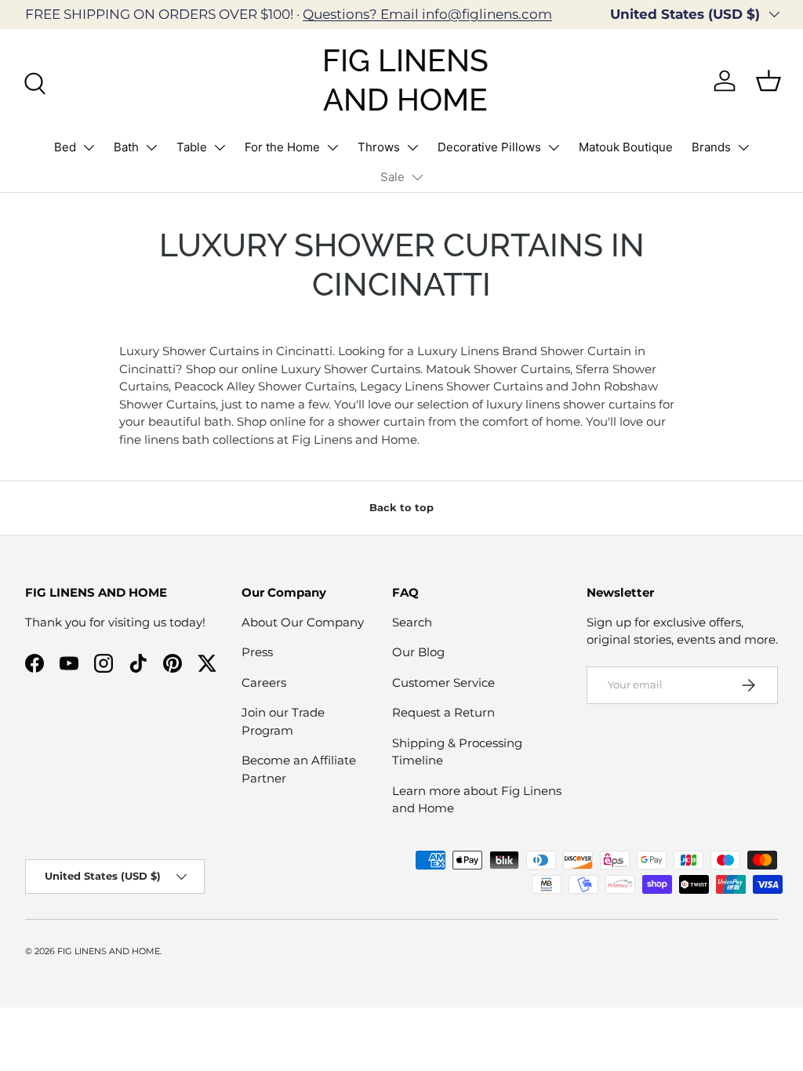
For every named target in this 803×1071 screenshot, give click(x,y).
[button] (768, 81)
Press (257, 651)
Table (191, 147)
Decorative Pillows (489, 147)
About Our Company (303, 622)
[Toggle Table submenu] (219, 147)
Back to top (401, 507)
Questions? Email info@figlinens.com (427, 14)
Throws (379, 147)
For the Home (282, 147)
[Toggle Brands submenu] (743, 147)
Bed (65, 147)
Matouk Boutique (626, 147)
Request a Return (443, 712)
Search (412, 622)
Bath (126, 147)
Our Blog (418, 651)
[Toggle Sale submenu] (417, 177)
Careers (264, 682)
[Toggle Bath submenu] (151, 147)
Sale (392, 176)
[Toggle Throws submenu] (412, 147)
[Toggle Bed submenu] (88, 147)
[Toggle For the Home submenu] (332, 147)
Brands (711, 147)
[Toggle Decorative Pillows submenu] (553, 147)
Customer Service (443, 682)
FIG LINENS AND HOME (108, 951)
